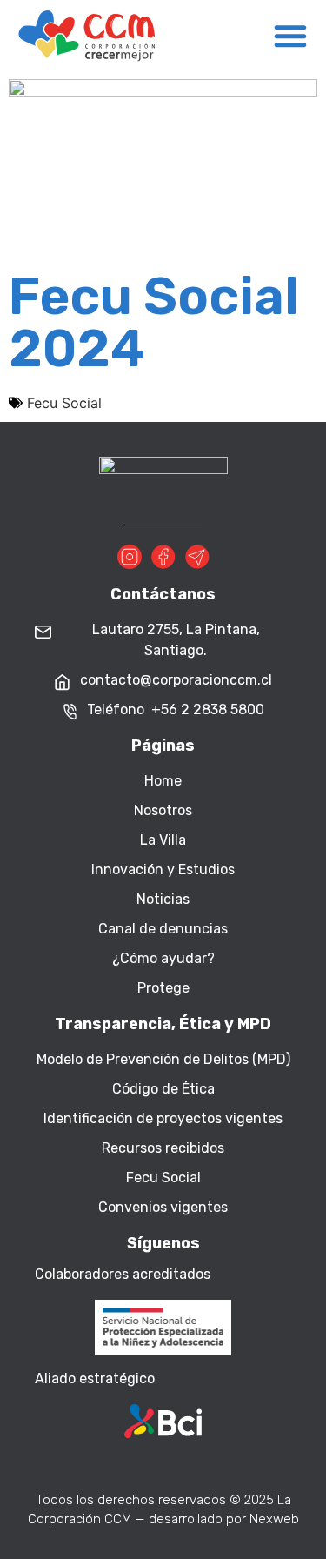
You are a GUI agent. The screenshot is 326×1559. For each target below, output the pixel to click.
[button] (290, 36)
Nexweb (274, 1519)
